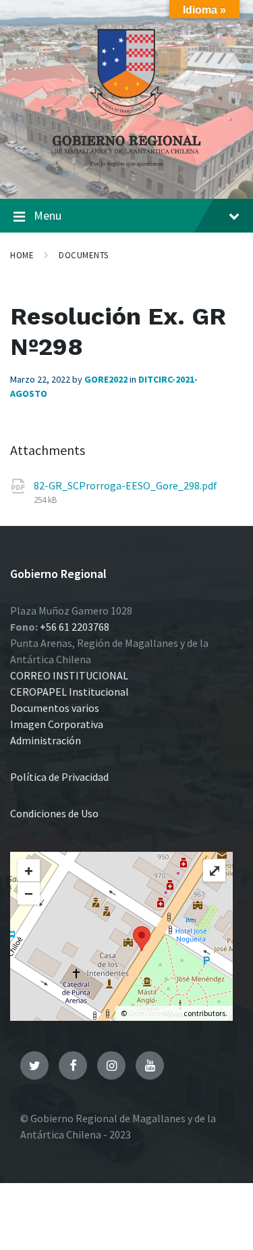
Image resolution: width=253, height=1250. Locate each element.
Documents (84, 255)
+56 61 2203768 (74, 626)
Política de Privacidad (59, 777)
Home (22, 255)
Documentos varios (54, 708)
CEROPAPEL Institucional (69, 691)
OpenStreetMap (155, 1013)
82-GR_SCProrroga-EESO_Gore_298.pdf (125, 485)
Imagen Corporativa (56, 724)
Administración (45, 740)
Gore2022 (106, 379)
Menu (47, 215)
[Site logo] (126, 171)
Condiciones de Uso (54, 813)
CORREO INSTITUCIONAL (69, 675)
